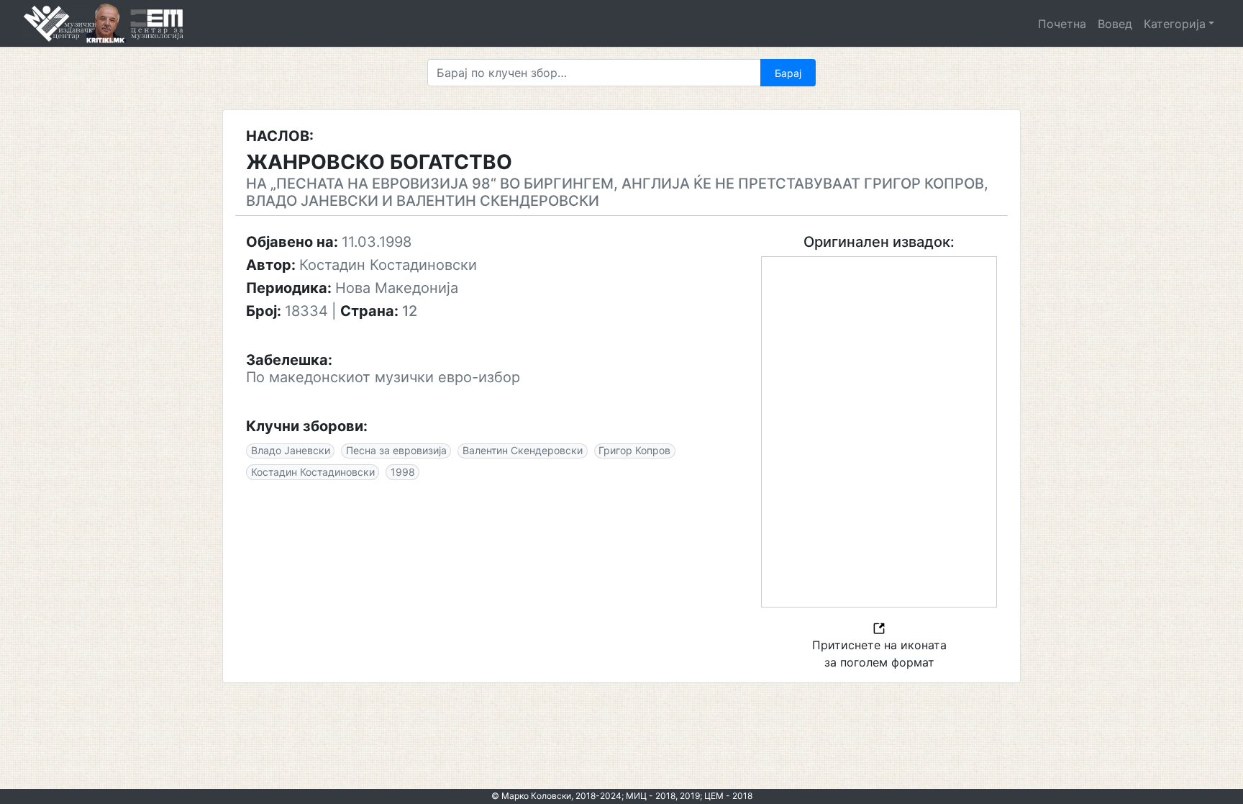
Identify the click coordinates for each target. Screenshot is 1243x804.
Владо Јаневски (290, 450)
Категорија (1175, 24)
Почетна (1062, 24)
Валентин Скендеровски (523, 450)
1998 (403, 472)
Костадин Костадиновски (313, 472)
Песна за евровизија (396, 450)
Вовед (1115, 24)
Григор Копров (634, 450)
